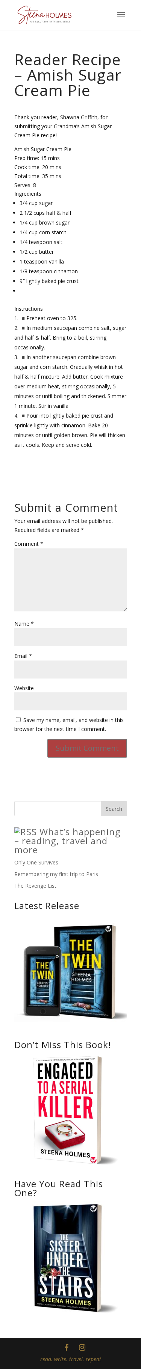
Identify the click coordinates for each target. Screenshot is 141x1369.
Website (24, 688)
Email (23, 655)
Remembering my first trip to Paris (56, 874)
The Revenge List (35, 885)
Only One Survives (36, 862)
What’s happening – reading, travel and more (67, 840)
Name (24, 623)
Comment (28, 543)
